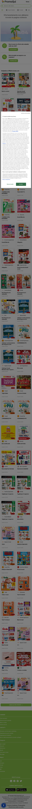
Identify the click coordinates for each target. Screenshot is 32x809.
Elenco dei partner (6, 179)
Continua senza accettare (25, 113)
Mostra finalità (10, 184)
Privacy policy (15, 131)
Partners (4, 143)
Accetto (21, 184)
